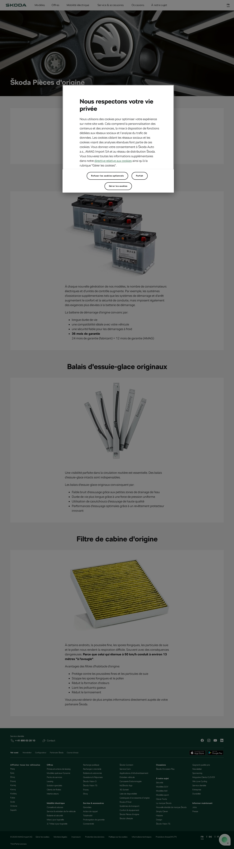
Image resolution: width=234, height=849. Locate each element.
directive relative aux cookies (113, 161)
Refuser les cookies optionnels (107, 176)
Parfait (139, 176)
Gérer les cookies (118, 186)
